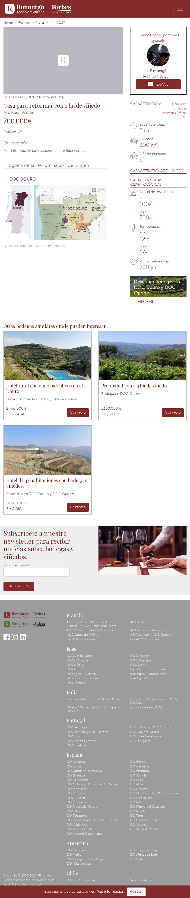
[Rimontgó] (38, 9)
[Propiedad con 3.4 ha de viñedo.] (142, 355)
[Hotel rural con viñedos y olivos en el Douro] (47, 355)
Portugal (24, 22)
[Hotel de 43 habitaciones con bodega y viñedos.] (47, 450)
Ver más (145, 302)
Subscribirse (18, 586)
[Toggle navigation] (179, 8)
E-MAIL (162, 85)
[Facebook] (6, 639)
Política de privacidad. (26, 884)
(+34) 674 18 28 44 (158, 76)
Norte (40, 22)
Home (8, 22)
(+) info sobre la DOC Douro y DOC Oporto (34, 246)
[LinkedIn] (23, 639)
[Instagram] (15, 639)
